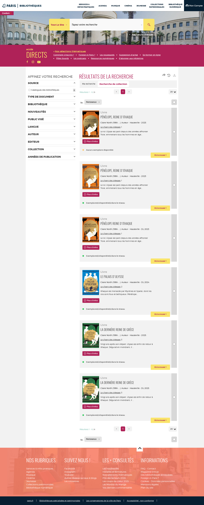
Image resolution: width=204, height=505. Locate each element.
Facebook (69, 468)
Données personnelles (163, 481)
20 (171, 92)
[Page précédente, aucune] (116, 91)
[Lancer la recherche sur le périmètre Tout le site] (148, 25)
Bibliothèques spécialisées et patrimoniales (59, 500)
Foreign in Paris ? (150, 478)
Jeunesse (31, 481)
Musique (30, 475)
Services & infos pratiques (39, 468)
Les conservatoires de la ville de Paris (103, 500)
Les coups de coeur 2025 (116, 481)
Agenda (30, 472)
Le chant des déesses (110, 127)
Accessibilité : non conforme (140, 500)
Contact (151, 468)
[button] (194, 5)
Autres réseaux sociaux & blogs (80, 478)
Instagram (69, 472)
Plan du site (147, 487)
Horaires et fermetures (114, 472)
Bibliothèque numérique (39, 487)
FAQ (143, 468)
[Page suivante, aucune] (129, 91)
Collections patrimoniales (39, 484)
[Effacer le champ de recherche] (141, 25)
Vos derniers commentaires (117, 487)
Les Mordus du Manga (114, 484)
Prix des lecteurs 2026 (114, 478)
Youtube (68, 475)
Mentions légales (150, 484)
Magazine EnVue (150, 472)
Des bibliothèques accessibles (156, 475)
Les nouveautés (111, 468)
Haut (140, 448)
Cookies (145, 481)
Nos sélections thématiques (117, 475)
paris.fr (30, 500)
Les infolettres (71, 481)
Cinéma (30, 478)
